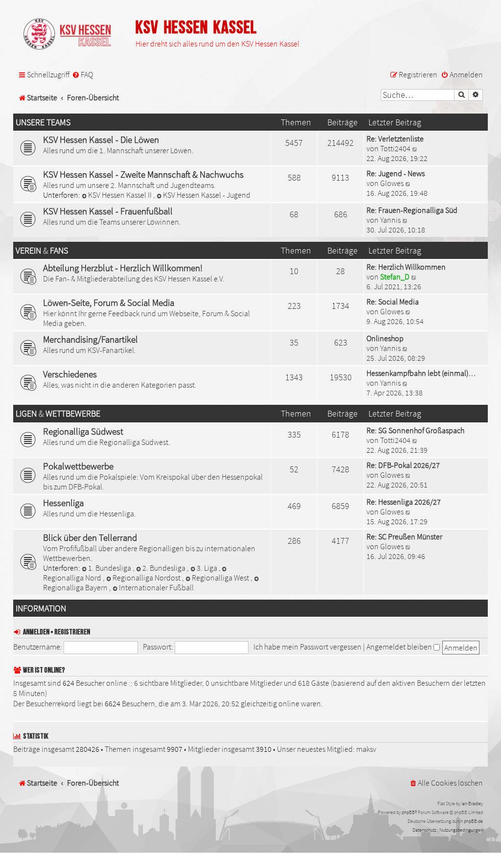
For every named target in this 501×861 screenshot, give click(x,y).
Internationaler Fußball (156, 587)
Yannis (390, 220)
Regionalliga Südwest (83, 431)
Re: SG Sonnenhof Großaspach (415, 430)
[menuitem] (82, 75)
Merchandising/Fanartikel (90, 339)
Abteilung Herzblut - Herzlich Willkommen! (123, 268)
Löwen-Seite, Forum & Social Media (108, 302)
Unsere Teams (43, 122)
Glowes (392, 183)
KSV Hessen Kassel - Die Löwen (101, 139)
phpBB (408, 812)
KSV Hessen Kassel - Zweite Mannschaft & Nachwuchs (143, 174)
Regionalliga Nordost (147, 577)
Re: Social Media (392, 301)
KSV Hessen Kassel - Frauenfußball (108, 211)
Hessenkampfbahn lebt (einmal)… (421, 373)
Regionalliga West (221, 577)
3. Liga (208, 568)
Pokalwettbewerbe (78, 466)
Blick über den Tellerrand (90, 537)
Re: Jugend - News (395, 173)
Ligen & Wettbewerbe (58, 413)
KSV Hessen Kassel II (120, 195)
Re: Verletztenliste (395, 138)
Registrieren (72, 632)
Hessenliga (63, 503)
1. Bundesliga (110, 568)
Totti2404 (395, 148)
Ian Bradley (472, 803)
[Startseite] (72, 35)
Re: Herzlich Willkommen (406, 267)
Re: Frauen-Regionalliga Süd (411, 210)
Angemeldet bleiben (399, 647)
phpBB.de (473, 821)
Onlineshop (385, 338)
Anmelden (36, 632)
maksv (366, 749)
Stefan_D (395, 276)
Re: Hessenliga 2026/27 (403, 502)
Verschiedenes (70, 374)
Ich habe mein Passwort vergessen (307, 647)
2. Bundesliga (164, 568)
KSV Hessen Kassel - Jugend (206, 195)
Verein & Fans (42, 250)
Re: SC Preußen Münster (404, 536)
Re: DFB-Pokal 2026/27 (403, 465)
